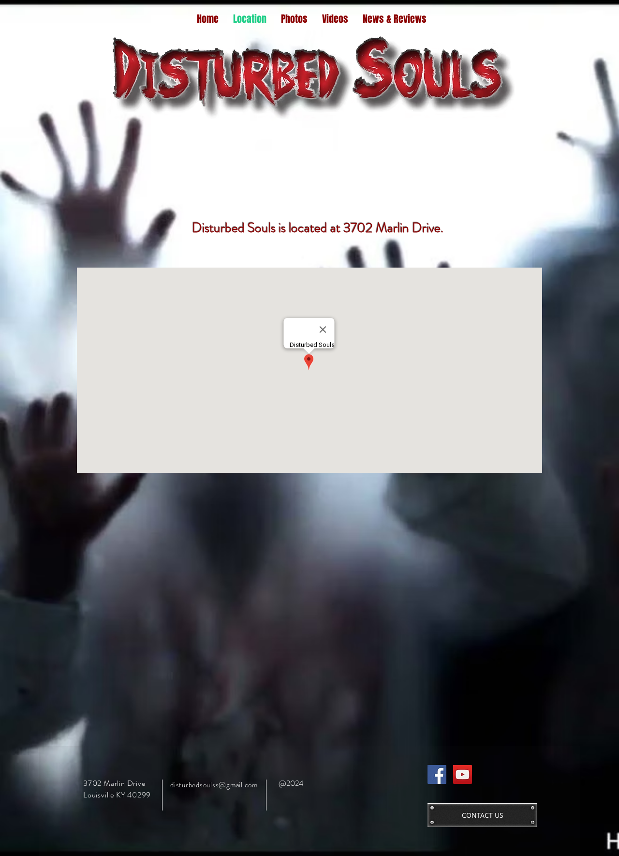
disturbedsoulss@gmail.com (214, 785)
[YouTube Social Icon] (462, 774)
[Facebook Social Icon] (436, 774)
